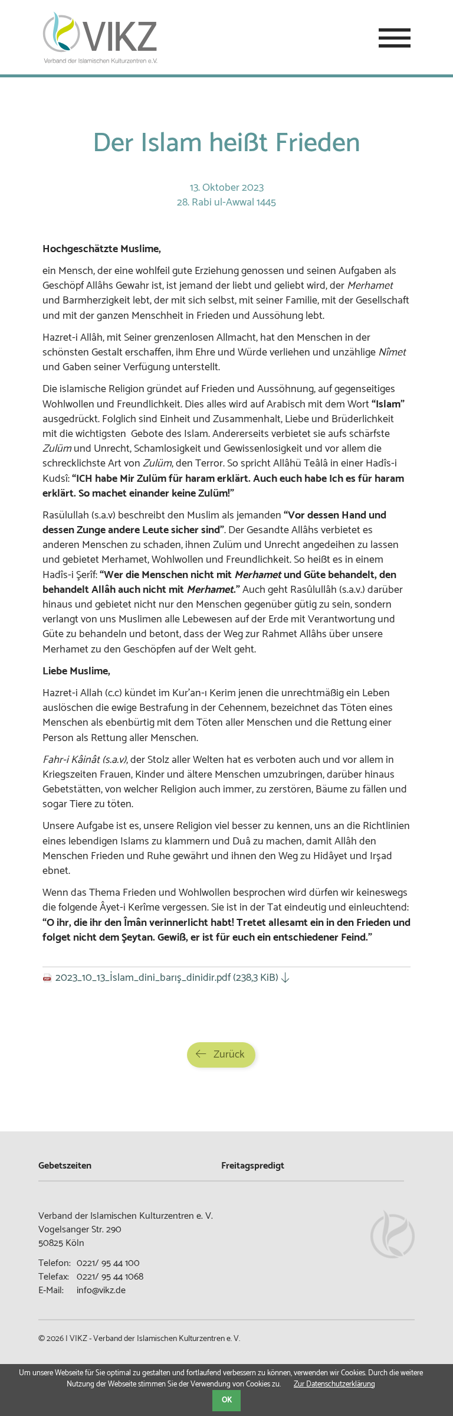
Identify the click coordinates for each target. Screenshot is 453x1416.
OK (227, 1400)
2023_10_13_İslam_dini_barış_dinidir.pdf (166, 978)
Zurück (229, 1054)
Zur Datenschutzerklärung (334, 1384)
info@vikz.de (101, 1290)
